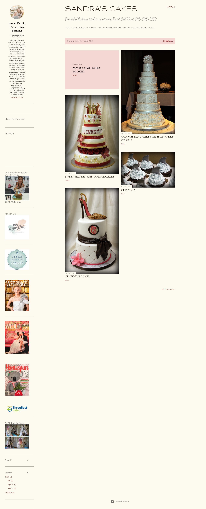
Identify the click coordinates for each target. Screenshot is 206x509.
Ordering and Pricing (119, 27)
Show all (168, 41)
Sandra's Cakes (101, 8)
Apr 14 (11, 484)
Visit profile (16, 98)
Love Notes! (136, 27)
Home (67, 27)
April (9, 481)
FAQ (145, 27)
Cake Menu (103, 27)
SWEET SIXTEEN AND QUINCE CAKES (89, 176)
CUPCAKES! (128, 190)
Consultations (78, 27)
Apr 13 (12, 488)
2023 (8, 477)
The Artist (92, 27)
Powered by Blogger (122, 501)
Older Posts (168, 290)
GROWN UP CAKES (77, 276)
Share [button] (75, 75)
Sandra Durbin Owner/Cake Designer (17, 26)
